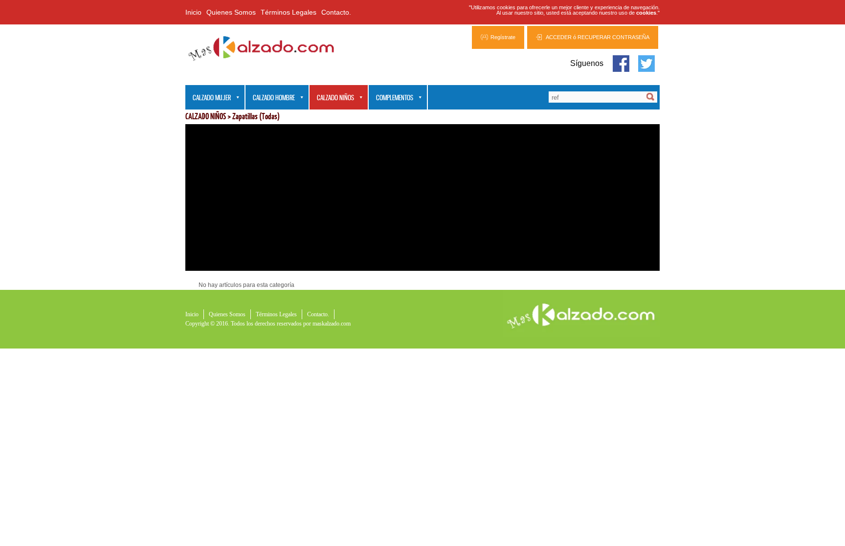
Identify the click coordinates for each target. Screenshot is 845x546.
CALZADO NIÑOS (332, 98)
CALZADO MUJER (208, 98)
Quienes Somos (231, 12)
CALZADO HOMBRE (270, 98)
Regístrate (502, 37)
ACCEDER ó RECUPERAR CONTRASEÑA (597, 37)
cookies (646, 13)
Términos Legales (288, 12)
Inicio (193, 12)
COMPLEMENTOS (391, 98)
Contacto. (336, 12)
